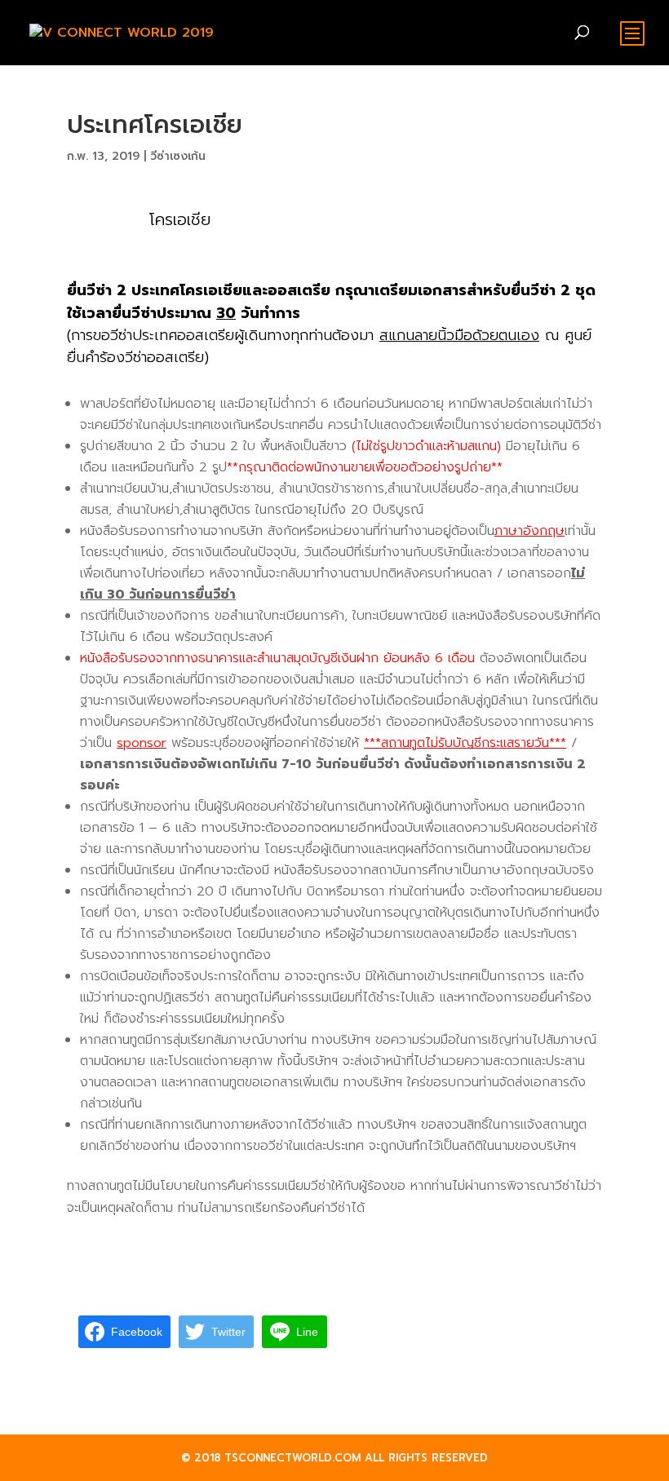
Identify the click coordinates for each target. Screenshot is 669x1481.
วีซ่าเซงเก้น (178, 156)
